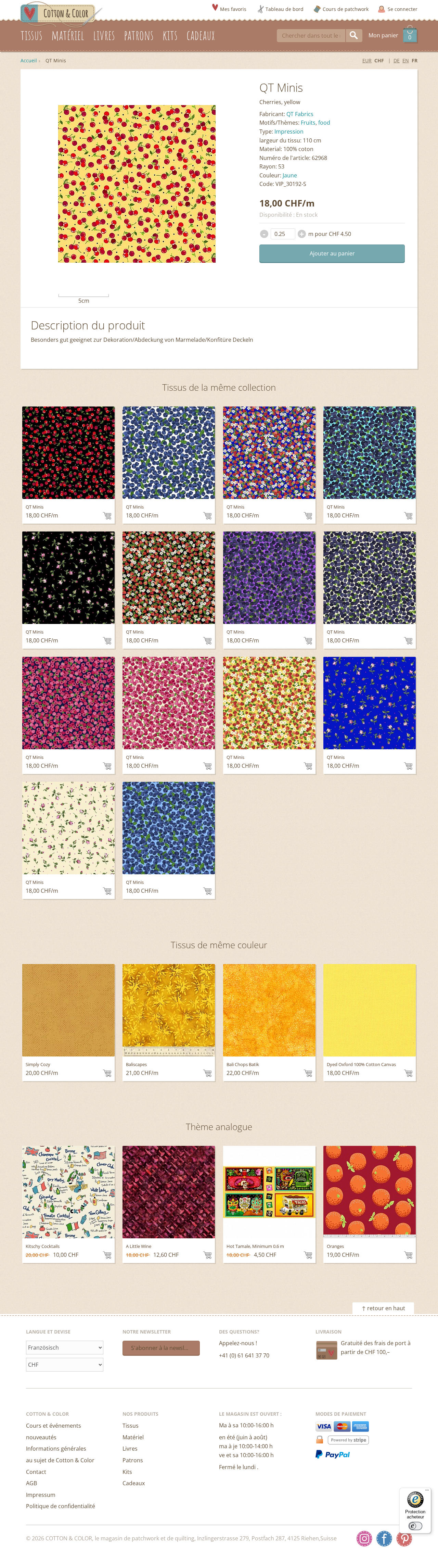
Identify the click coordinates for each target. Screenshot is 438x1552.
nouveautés (41, 1437)
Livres (130, 1448)
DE (397, 60)
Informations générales (56, 1448)
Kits (127, 1472)
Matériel (133, 1437)
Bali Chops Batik (243, 1064)
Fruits (308, 122)
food (324, 122)
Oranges (335, 1246)
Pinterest (404, 1539)
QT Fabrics (299, 114)
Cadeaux (134, 1483)
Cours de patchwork (346, 9)
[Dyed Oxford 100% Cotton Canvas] (369, 1010)
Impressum (40, 1495)
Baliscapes (136, 1064)
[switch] (415, 1526)
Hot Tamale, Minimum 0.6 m (255, 1246)
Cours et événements (53, 1425)
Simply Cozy (38, 1064)
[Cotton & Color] (62, 14)
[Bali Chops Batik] (269, 1010)
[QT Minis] (68, 452)
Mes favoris (233, 9)
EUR (367, 60)
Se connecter (402, 9)
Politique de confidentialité (60, 1506)
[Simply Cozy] (68, 1010)
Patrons (133, 1460)
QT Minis (34, 507)
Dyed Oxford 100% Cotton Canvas (361, 1064)
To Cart (107, 516)
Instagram (364, 1539)
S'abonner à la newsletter (164, 1348)
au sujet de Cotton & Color (60, 1460)
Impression (289, 131)
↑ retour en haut (383, 1308)
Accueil (29, 60)
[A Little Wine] (169, 1192)
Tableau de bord (285, 9)
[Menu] (427, 1492)
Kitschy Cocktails (43, 1246)
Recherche (354, 35)
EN (405, 60)
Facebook (384, 1539)
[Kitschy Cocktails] (68, 1192)
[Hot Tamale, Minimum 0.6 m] (269, 1192)
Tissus (131, 1425)
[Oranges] (369, 1192)
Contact (36, 1472)
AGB (31, 1483)
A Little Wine (138, 1246)
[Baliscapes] (169, 1010)
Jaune (290, 175)
